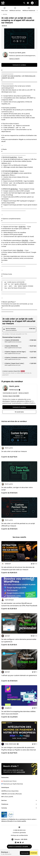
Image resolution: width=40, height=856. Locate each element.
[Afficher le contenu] (36, 800)
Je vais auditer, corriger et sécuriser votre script (17, 489)
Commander (25, 853)
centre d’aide (21, 772)
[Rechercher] (24, 3)
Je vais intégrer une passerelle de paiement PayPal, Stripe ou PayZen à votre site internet (18, 749)
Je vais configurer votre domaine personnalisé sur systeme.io (18, 640)
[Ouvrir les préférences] (28, 3)
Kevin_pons (21, 52)
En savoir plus (19, 412)
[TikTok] (23, 842)
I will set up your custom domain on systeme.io (19, 675)
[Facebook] (20, 842)
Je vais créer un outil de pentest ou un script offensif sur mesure (18, 525)
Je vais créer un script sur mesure (14, 451)
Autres (5, 14)
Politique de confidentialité (19, 835)
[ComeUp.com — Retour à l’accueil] (2, 3)
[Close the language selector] (30, 847)
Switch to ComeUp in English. (18, 846)
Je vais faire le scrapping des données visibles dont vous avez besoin (18, 713)
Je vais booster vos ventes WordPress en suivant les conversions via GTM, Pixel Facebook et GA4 (19, 605)
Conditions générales (19, 832)
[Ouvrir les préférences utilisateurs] (35, 3)
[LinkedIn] (15, 842)
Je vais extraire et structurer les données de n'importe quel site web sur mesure (17, 568)
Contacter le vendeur (19, 65)
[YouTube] (18, 842)
